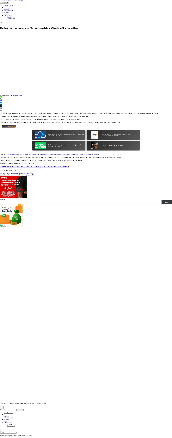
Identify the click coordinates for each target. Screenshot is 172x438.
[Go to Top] (0, 429)
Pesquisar (2, 199)
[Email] (86, 110)
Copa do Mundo (8, 5)
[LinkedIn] (86, 103)
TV (5, 7)
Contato (9, 17)
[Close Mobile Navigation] (0, 24)
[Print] (86, 108)
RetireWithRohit (41, 403)
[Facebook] (86, 101)
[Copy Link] (86, 99)
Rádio (5, 14)
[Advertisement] (86, 44)
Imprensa (6, 12)
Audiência (6, 9)
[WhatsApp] (86, 97)
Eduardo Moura (17, 95)
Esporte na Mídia (8, 10)
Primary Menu (4, 2)
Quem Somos (11, 18)
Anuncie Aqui (8, 15)
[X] (86, 106)
